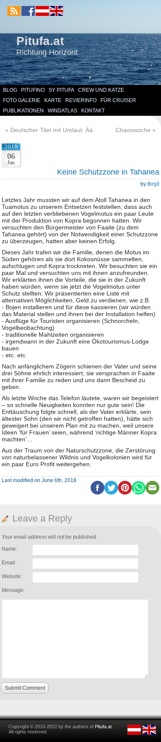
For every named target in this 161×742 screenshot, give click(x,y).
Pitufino (33, 90)
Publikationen (23, 111)
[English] (56, 14)
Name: (9, 549)
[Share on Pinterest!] (125, 493)
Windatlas (62, 111)
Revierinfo (81, 100)
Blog (10, 90)
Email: (9, 563)
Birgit (153, 184)
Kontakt (93, 111)
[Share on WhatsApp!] (139, 493)
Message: (13, 590)
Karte (52, 100)
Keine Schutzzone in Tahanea (108, 172)
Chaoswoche (133, 130)
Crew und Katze (101, 90)
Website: (12, 576)
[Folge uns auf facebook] (28, 11)
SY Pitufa (61, 90)
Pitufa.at (40, 41)
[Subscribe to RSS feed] (14, 11)
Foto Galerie (21, 100)
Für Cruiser (118, 100)
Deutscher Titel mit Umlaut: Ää (51, 130)
